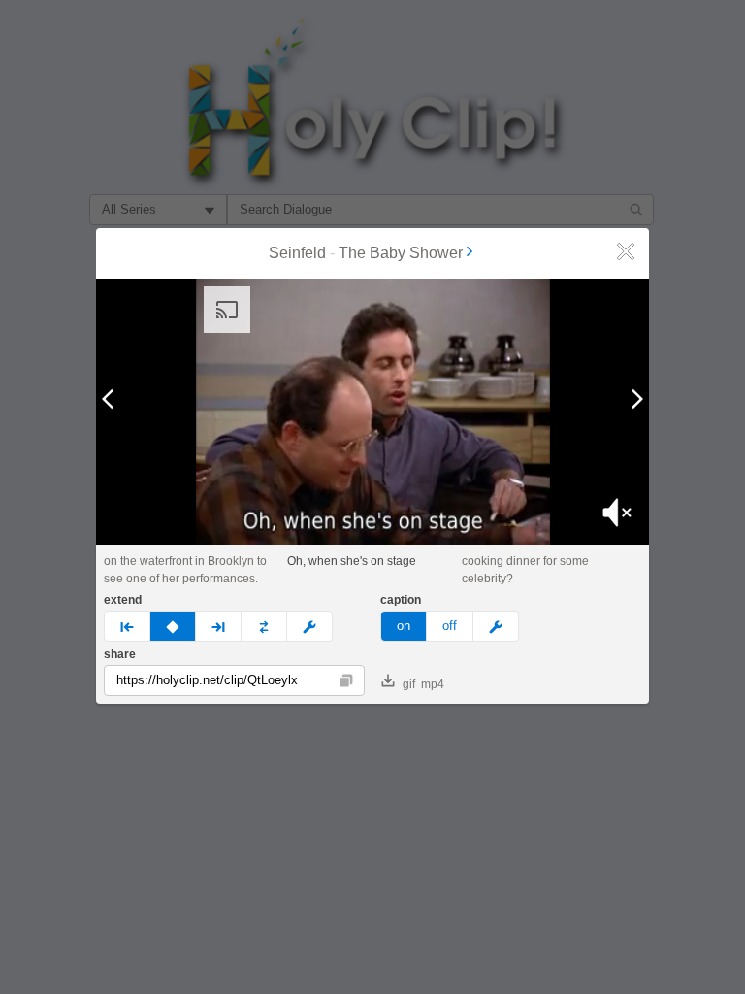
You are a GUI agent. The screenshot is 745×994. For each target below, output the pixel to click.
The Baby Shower (401, 253)
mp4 (432, 684)
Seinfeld (297, 253)
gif (409, 684)
